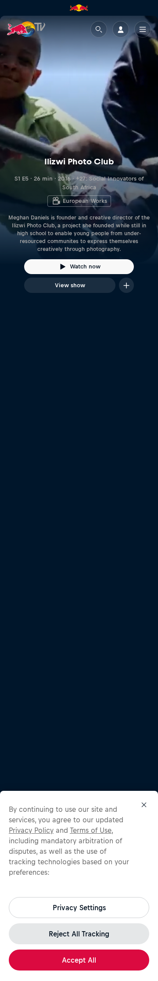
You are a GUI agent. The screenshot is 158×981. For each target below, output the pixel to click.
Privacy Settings (79, 907)
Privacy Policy (31, 830)
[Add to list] (126, 285)
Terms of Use (90, 830)
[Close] (144, 805)
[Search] (98, 29)
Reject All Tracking (79, 934)
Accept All (79, 960)
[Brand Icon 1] (79, 8)
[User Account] (120, 29)
